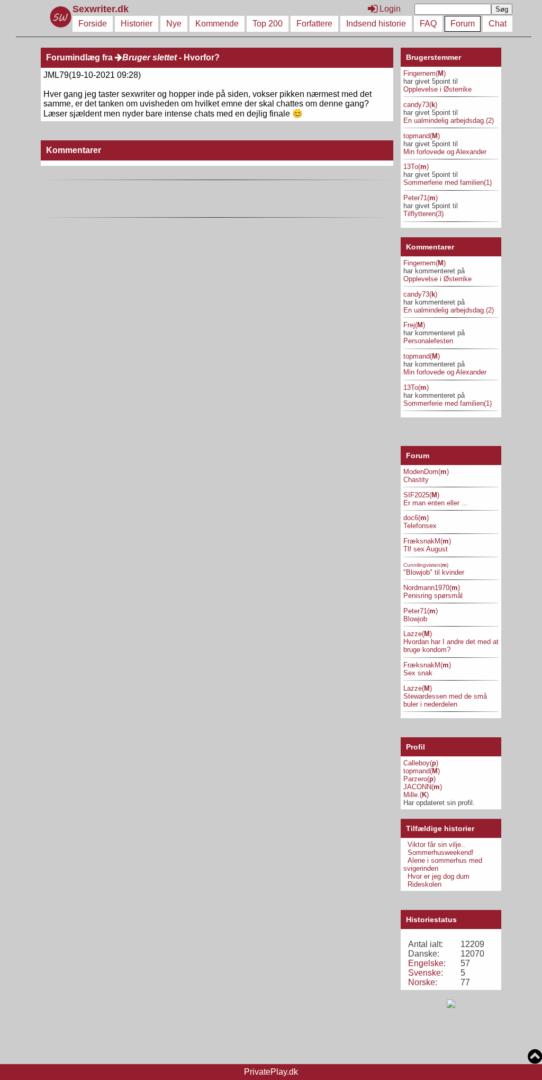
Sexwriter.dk (102, 9)
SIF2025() (421, 495)
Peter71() (420, 198)
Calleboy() (420, 763)
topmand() (421, 136)
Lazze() (417, 634)
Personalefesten (428, 341)
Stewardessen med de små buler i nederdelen (445, 700)
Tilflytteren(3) (423, 214)
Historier (136, 23)
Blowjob (415, 619)
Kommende (217, 23)
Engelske (426, 963)
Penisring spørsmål (433, 596)
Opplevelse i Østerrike (437, 89)
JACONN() (422, 787)
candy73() (420, 105)
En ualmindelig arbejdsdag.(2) (448, 120)
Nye (174, 23)
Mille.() (416, 795)
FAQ (428, 23)
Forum (462, 23)
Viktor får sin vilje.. (436, 845)
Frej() (414, 325)
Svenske (424, 972)
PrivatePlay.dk (271, 1071)
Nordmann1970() (431, 588)
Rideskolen (424, 884)
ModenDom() (426, 472)
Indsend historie (376, 23)
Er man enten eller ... (435, 503)
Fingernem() (424, 73)
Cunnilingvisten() (425, 565)
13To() (416, 167)
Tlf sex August (425, 549)
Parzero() (419, 779)
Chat (498, 23)
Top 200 (267, 23)
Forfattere (314, 23)
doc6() (416, 518)
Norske (421, 982)
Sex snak (417, 673)
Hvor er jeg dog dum (438, 876)
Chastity (416, 480)
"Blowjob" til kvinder (433, 572)
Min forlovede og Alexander (444, 152)
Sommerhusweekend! (441, 852)
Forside (92, 23)
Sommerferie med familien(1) (447, 182)
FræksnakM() (427, 541)
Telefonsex (420, 526)
